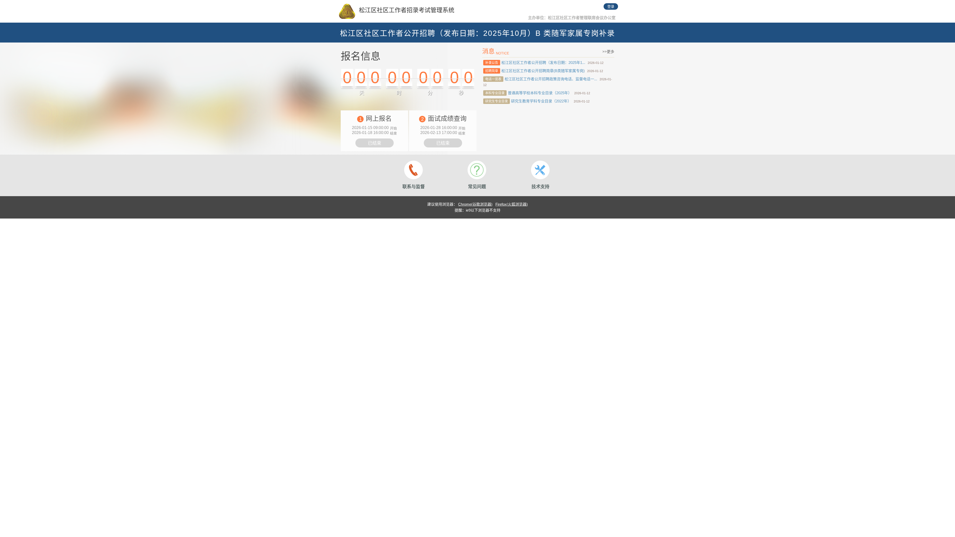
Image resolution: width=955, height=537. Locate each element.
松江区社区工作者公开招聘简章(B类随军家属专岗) (543, 71)
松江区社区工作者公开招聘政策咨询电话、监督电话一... (551, 79)
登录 (610, 6)
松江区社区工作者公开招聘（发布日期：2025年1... (543, 62)
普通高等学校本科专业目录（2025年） (540, 93)
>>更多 (608, 51)
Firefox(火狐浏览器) (511, 204)
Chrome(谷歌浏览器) (475, 204)
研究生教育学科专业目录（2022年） (541, 101)
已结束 (374, 143)
